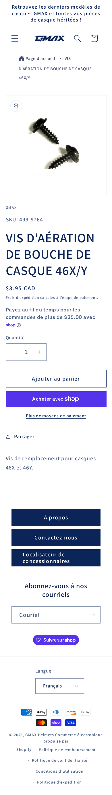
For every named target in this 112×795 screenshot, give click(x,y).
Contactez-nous (55, 537)
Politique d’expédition (59, 782)
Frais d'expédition (22, 297)
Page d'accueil (40, 58)
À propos (56, 517)
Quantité (15, 337)
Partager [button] (24, 436)
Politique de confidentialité (59, 760)
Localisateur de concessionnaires (46, 558)
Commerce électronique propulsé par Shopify (59, 742)
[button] (15, 38)
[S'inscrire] (92, 615)
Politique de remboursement (67, 749)
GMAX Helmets (39, 734)
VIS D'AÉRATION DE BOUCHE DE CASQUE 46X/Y (55, 68)
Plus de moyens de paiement (56, 415)
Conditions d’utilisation (60, 771)
